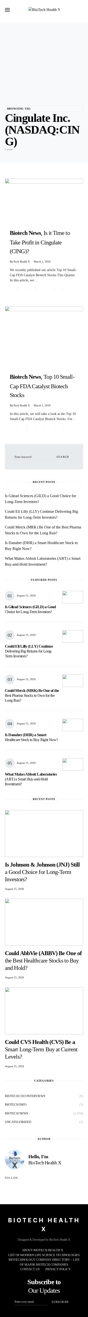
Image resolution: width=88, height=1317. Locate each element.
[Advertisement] (44, 56)
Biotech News (16, 1113)
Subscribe (60, 1301)
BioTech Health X (20, 261)
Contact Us (30, 1269)
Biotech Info (15, 1104)
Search (62, 456)
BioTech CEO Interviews (25, 1096)
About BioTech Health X (42, 1250)
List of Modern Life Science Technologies (44, 1255)
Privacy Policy (58, 1269)
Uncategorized (18, 1122)
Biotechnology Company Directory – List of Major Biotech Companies (44, 1262)
